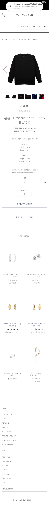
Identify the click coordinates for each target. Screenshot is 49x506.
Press (4, 470)
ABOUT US (6, 457)
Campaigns (7, 461)
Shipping (6, 419)
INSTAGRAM (7, 478)
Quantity (25, 190)
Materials (6, 432)
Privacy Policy (9, 436)
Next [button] (42, 69)
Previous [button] (6, 69)
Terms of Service (10, 440)
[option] (24, 69)
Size (24, 178)
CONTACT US (7, 414)
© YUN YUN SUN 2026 (22, 500)
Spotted (5, 466)
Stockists (6, 474)
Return (5, 423)
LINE (4, 483)
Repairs (5, 427)
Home (4, 40)
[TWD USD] (41, 28)
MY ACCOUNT (7, 444)
